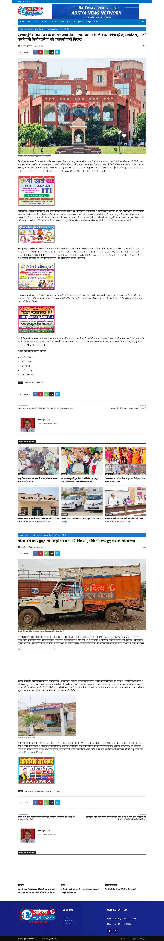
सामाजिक (44, 21)
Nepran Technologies (138, 939)
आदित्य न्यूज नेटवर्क (27, 46)
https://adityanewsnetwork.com (47, 423)
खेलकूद (88, 21)
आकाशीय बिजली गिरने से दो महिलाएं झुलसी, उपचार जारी (128, 408)
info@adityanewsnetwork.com (124, 918)
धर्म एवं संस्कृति (109, 474)
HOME (67, 918)
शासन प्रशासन (78, 21)
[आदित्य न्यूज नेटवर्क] (19, 46)
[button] (143, 22)
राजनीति (35, 21)
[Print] (51, 52)
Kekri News (39, 383)
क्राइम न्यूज (53, 21)
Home (22, 21)
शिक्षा (62, 21)
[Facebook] (35, 52)
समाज (68, 21)
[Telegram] (57, 52)
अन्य (95, 21)
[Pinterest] (40, 52)
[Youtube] (115, 931)
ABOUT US (69, 921)
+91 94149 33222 (124, 924)
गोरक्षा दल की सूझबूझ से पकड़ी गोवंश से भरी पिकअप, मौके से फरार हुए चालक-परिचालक (45, 408)
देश (29, 21)
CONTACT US (70, 924)
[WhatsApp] (46, 52)
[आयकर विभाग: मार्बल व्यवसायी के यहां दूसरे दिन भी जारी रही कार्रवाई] (82, 501)
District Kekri (29, 383)
